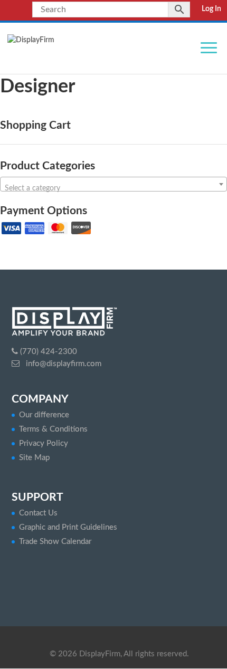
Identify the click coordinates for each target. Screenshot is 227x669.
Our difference (44, 415)
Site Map (34, 458)
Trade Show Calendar (55, 542)
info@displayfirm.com (62, 364)
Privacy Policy (43, 443)
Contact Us (38, 513)
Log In (211, 9)
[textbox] (113, 188)
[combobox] (113, 184)
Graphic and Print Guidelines (68, 527)
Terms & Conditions (53, 429)
